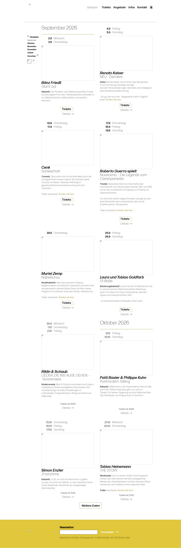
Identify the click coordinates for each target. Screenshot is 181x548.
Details (66, 114)
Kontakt (142, 7)
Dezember (31, 49)
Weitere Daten (91, 505)
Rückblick (34, 37)
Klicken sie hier (66, 194)
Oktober (31, 43)
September (31, 40)
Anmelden (108, 532)
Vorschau (31, 56)
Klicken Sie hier (113, 99)
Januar (30, 53)
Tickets (106, 7)
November (31, 46)
